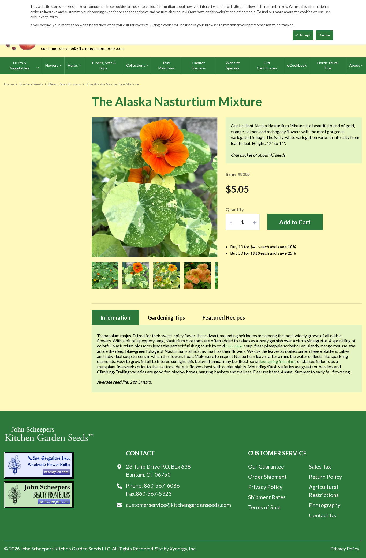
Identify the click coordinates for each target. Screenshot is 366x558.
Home (9, 84)
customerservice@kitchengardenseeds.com (83, 48)
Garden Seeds (31, 84)
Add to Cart (295, 222)
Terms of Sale (264, 507)
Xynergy (178, 549)
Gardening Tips (166, 317)
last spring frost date (278, 361)
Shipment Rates (267, 497)
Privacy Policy (265, 487)
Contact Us (322, 515)
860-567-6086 (162, 485)
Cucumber (234, 346)
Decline (324, 35)
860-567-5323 (154, 493)
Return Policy (325, 476)
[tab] (115, 317)
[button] (102, 187)
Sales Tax (320, 466)
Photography (324, 505)
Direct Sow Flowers (64, 84)
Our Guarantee (266, 466)
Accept (305, 35)
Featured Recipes (224, 317)
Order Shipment (267, 476)
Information (115, 317)
